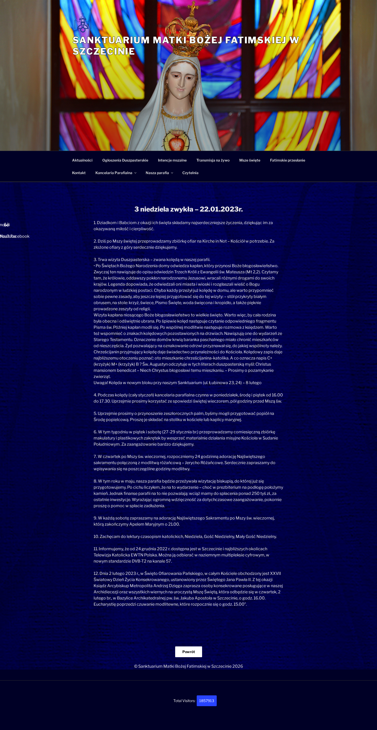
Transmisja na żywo (213, 160)
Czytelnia (190, 173)
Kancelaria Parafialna (113, 173)
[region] (188, 113)
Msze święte (249, 160)
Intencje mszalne (172, 160)
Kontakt (79, 173)
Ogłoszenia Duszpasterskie (125, 160)
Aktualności (82, 160)
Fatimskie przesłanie (287, 160)
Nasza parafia (157, 173)
